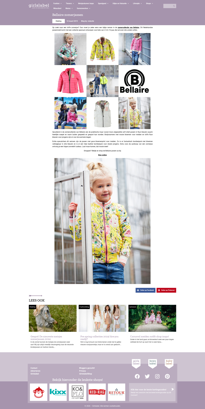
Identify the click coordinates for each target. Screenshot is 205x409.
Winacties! (57, 8)
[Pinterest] (167, 376)
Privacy (82, 371)
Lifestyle (136, 3)
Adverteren (35, 371)
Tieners (69, 3)
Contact (34, 368)
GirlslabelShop (85, 374)
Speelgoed (102, 3)
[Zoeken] (174, 6)
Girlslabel (35, 374)
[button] (145, 290)
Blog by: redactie (87, 21)
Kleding (58, 21)
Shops (148, 3)
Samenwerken (82, 8)
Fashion (56, 3)
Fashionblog (84, 307)
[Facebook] (137, 376)
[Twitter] (147, 376)
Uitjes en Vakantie (120, 3)
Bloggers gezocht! (87, 368)
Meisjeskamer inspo (86, 3)
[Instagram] (157, 376)
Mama (68, 8)
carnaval (132, 307)
